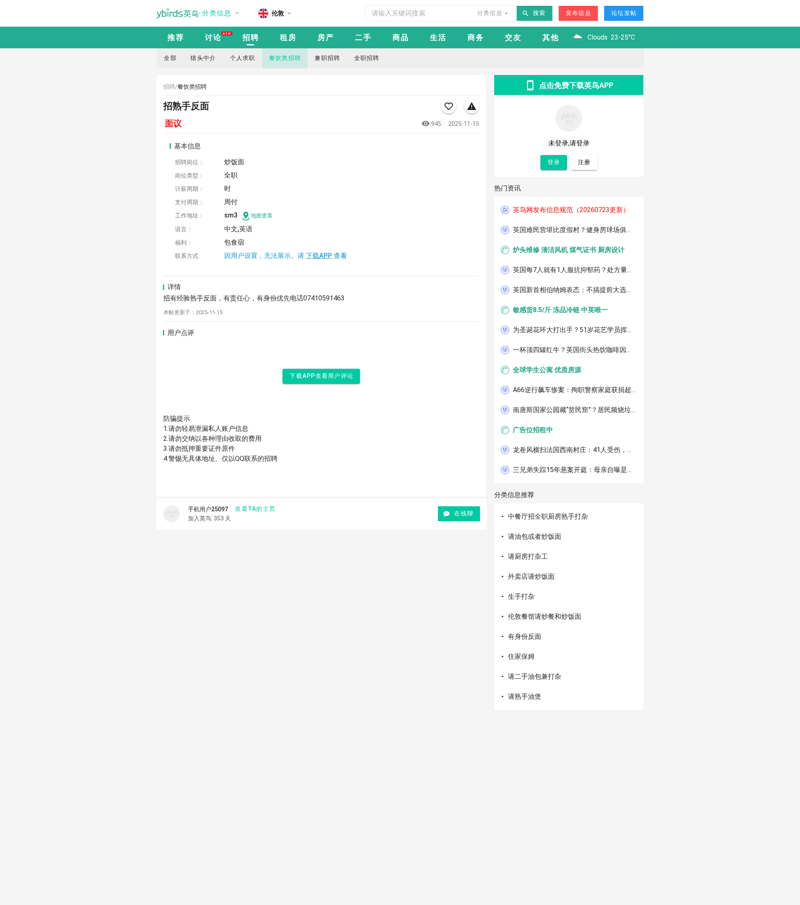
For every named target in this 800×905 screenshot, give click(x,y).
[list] (568, 340)
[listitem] (569, 210)
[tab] (175, 38)
